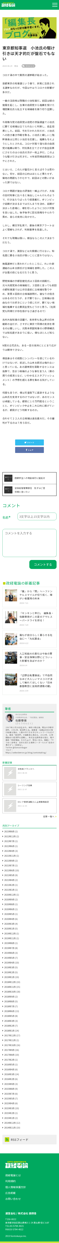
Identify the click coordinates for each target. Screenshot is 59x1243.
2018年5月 (9, 1015)
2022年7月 (9, 841)
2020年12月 (10, 894)
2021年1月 (9, 889)
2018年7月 (9, 1006)
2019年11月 (10, 938)
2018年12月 (10, 982)
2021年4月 (9, 879)
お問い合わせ (13, 1199)
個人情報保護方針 (15, 1187)
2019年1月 (9, 977)
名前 (6, 518)
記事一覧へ (48, 816)
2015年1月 (9, 1117)
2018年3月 (9, 1020)
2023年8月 (9, 831)
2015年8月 (9, 1088)
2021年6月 (9, 870)
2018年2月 (9, 1025)
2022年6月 (9, 846)
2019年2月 (9, 972)
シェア (30, 450)
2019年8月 (9, 943)
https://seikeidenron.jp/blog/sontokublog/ (26, 752)
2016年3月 (9, 1074)
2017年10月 (10, 1045)
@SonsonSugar (20, 747)
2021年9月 (9, 860)
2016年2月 (9, 1079)
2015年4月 (9, 1103)
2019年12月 (10, 933)
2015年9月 (9, 1083)
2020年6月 (9, 909)
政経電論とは (13, 1175)
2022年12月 (10, 836)
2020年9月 (9, 899)
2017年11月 (10, 1040)
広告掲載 (10, 1193)
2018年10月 (10, 991)
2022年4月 (9, 850)
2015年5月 (9, 1098)
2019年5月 (9, 957)
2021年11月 (10, 855)
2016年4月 (9, 1069)
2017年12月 (10, 1035)
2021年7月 (9, 865)
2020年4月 (9, 918)
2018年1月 (9, 1030)
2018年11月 (10, 986)
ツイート (30, 442)
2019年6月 (9, 952)
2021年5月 (9, 875)
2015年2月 (9, 1113)
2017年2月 (9, 1059)
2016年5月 (9, 1064)
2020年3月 (9, 923)
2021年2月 (9, 884)
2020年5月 (9, 914)
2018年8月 (9, 1001)
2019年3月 (9, 967)
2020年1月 (9, 928)
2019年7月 (9, 948)
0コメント (30, 66)
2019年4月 (9, 962)
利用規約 (10, 1181)
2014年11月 (10, 1127)
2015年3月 (9, 1108)
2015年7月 (9, 1093)
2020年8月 (9, 904)
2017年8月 (9, 1054)
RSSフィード (19, 1139)
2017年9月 (9, 1049)
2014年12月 (10, 1122)
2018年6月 (9, 1011)
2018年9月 (9, 996)
